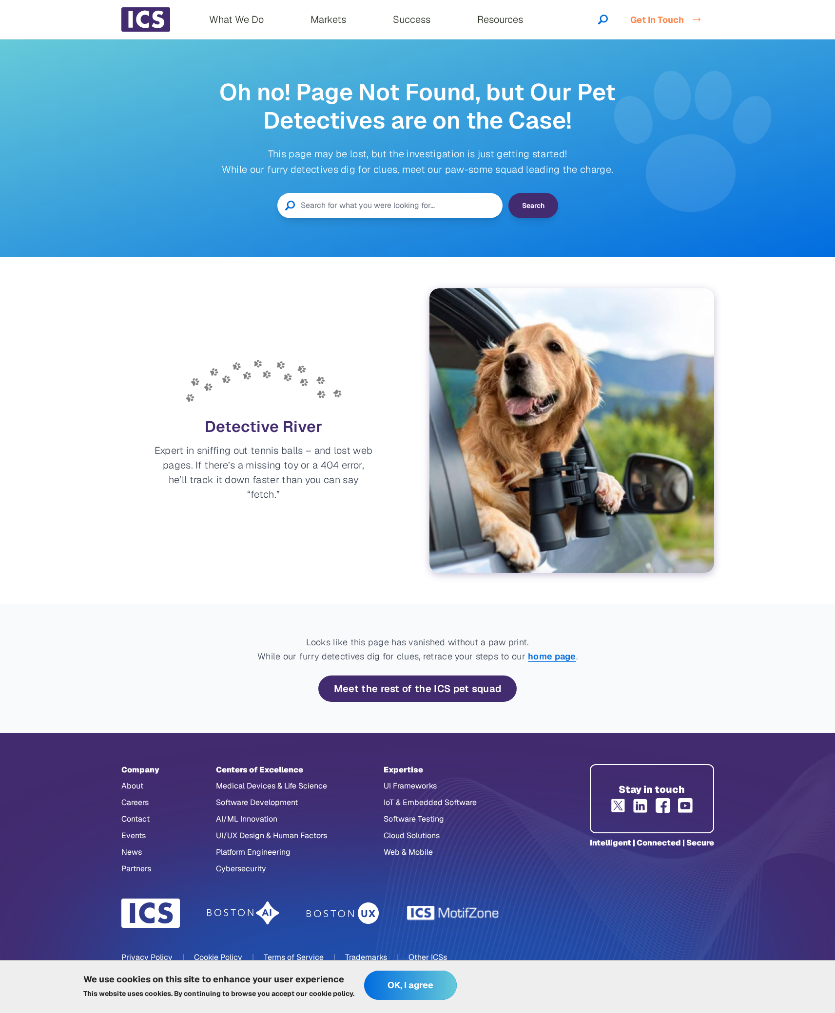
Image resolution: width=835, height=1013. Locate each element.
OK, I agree (410, 985)
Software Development (257, 802)
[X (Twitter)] (618, 805)
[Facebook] (663, 805)
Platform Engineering (253, 852)
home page (552, 656)
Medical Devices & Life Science (271, 786)
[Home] (145, 19)
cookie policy (331, 993)
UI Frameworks (410, 786)
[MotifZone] (453, 913)
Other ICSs (427, 957)
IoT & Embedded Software (430, 802)
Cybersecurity (241, 868)
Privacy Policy (147, 957)
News (131, 852)
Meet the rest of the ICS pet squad (418, 688)
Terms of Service (294, 957)
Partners (136, 868)
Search (533, 205)
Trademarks (366, 957)
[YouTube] (685, 805)
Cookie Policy (218, 957)
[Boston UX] (343, 913)
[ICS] (150, 913)
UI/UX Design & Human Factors (271, 835)
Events (133, 835)
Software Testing (414, 819)
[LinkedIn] (640, 805)
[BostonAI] (243, 913)
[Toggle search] (603, 19)
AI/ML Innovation (246, 819)
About (132, 786)
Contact (135, 819)
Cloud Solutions (412, 835)
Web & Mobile (408, 852)
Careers (135, 802)
